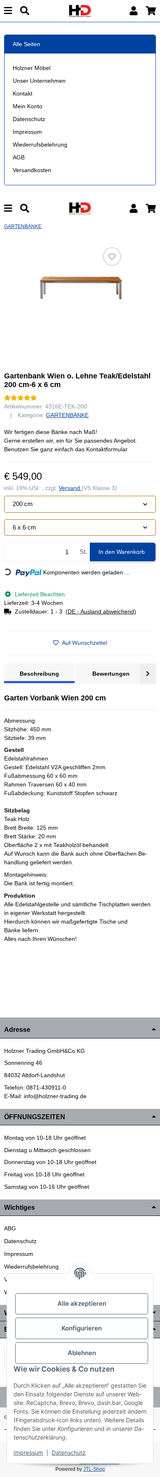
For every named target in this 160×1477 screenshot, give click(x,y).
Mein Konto (27, 106)
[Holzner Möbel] (80, 10)
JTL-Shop (94, 1469)
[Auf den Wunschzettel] (112, 256)
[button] (133, 11)
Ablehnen (82, 1353)
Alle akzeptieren (81, 1303)
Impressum (27, 131)
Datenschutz (29, 119)
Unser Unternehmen (39, 80)
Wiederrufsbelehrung (40, 144)
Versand (70, 488)
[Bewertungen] (20, 397)
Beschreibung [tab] (39, 673)
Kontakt (22, 93)
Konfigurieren (82, 1328)
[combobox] (80, 504)
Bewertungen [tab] (111, 673)
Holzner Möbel (31, 68)
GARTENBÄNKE (67, 415)
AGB (19, 157)
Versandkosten (32, 170)
